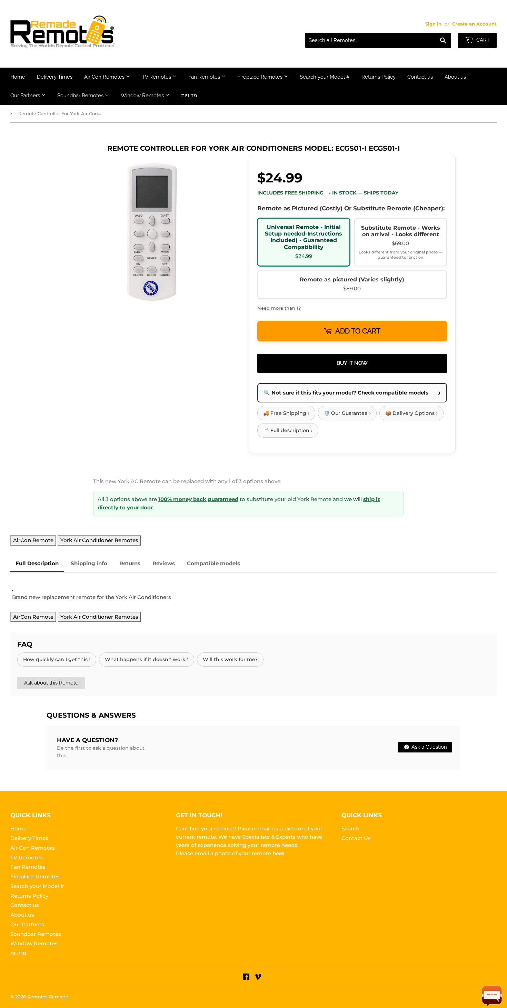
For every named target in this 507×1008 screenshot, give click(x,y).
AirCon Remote (33, 540)
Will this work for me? (230, 659)
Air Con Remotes (105, 77)
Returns (129, 563)
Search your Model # (325, 77)
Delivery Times (54, 77)
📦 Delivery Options (411, 413)
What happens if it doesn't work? (146, 659)
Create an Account (474, 24)
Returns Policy (378, 77)
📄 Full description (287, 430)
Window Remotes (143, 95)
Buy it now (352, 363)
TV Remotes (157, 77)
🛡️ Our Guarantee (347, 413)
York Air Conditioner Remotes (99, 540)
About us (455, 77)
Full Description (37, 563)
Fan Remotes (204, 77)
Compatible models (213, 563)
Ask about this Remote (51, 683)
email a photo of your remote (239, 853)
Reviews (163, 563)
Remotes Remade (47, 996)
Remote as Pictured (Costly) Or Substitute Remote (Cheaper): (351, 208)
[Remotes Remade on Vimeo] (258, 977)
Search (350, 828)
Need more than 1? (279, 308)
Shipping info (89, 563)
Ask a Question (428, 747)
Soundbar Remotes (81, 95)
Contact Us (356, 838)
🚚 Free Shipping (286, 413)
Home (17, 77)
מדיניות (189, 95)
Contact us (420, 77)
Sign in (433, 24)
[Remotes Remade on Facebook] (246, 977)
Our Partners (25, 95)
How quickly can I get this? (56, 659)
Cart (482, 40)
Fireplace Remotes (260, 77)
